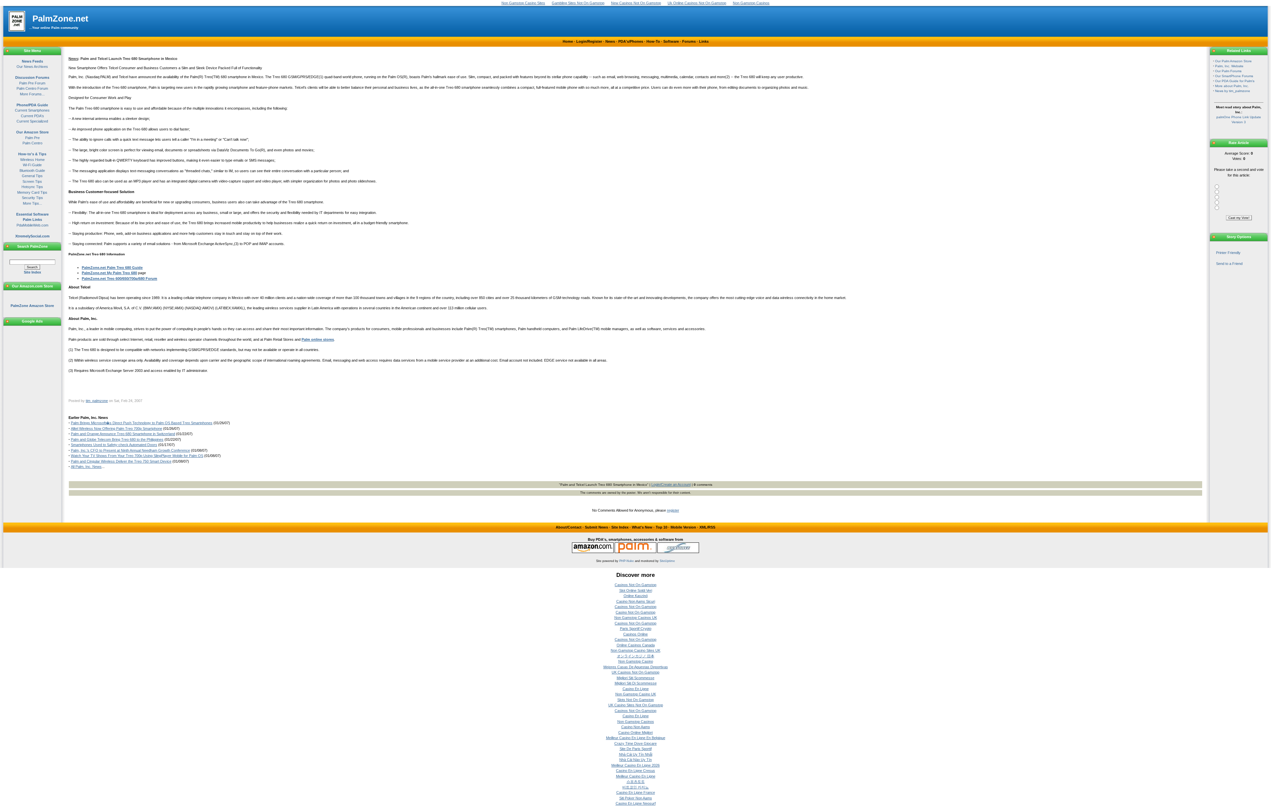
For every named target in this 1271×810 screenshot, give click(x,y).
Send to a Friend (1229, 264)
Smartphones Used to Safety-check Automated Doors (114, 445)
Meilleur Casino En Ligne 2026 (635, 765)
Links (704, 41)
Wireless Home (32, 160)
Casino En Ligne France (635, 792)
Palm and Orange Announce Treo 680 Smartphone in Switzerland (123, 434)
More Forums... (32, 94)
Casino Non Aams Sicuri (635, 601)
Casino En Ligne (636, 689)
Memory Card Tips (32, 192)
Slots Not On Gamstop (635, 700)
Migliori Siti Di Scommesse (636, 683)
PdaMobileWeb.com (32, 225)
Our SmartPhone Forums (1234, 76)
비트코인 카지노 (635, 787)
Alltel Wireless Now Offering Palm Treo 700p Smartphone (116, 428)
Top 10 (661, 527)
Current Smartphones (32, 110)
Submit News (596, 527)
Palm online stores (318, 339)
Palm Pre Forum (32, 83)
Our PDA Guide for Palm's (1234, 81)
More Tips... (32, 203)
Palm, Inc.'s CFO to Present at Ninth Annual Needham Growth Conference (130, 450)
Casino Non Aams (635, 727)
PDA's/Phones (630, 41)
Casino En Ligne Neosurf (636, 803)
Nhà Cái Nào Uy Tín (635, 760)
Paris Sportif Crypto (635, 629)
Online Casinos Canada (636, 645)
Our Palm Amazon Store (1233, 61)
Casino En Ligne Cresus (635, 771)
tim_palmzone (97, 401)
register (673, 510)
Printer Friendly (1228, 253)
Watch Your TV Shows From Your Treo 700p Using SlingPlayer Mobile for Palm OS (137, 456)
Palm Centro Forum (32, 88)
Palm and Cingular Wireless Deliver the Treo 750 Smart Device (121, 461)
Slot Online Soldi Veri (635, 590)
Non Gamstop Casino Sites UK (635, 650)
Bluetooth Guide (32, 171)
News (610, 41)
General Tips (32, 176)
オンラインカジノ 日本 (635, 656)
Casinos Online (635, 634)
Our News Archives (32, 67)
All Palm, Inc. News (86, 467)
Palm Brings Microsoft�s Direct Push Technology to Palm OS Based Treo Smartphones (141, 423)
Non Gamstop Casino (635, 661)
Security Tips (32, 198)
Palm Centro (32, 143)
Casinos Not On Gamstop (635, 585)
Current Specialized (32, 121)
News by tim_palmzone (1232, 91)
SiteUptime (667, 561)
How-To (653, 41)
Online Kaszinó (636, 596)
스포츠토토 (636, 782)
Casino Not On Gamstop (635, 612)
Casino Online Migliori (635, 732)
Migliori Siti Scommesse (635, 678)
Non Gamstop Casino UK (635, 694)
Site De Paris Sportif (636, 749)
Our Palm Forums (1228, 71)
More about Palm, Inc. (1232, 86)
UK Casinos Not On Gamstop (635, 672)
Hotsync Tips (32, 187)
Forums (689, 41)
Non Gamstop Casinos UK (635, 618)
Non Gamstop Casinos (635, 722)
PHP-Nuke (626, 561)
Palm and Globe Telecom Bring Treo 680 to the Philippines (117, 439)
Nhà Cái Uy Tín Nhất (635, 754)
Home (568, 41)
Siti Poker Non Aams (635, 798)
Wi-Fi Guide (32, 165)
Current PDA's (32, 116)
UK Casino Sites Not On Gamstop (635, 705)
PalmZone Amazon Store (32, 306)
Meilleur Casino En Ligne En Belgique (635, 738)
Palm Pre (32, 138)
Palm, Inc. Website (1229, 66)
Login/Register (589, 41)
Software (671, 41)
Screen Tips (32, 181)
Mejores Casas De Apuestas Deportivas (635, 667)
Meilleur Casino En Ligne (635, 776)
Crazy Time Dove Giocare (635, 743)
